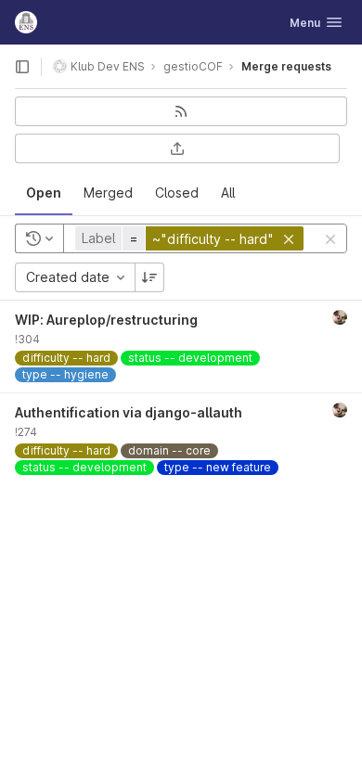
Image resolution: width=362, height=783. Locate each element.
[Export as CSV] (177, 148)
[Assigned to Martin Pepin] (339, 317)
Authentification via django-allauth (128, 412)
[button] (191, 238)
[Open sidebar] (22, 67)
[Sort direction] (149, 277)
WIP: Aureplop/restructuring (106, 319)
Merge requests (286, 66)
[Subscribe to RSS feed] (181, 111)
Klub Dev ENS (108, 66)
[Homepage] (26, 22)
